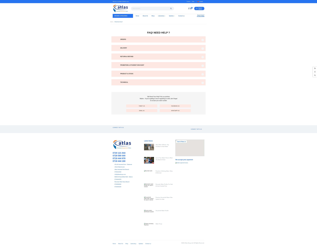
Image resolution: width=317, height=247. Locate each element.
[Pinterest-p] (123, 129)
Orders (123, 39)
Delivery (123, 48)
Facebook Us (175, 106)
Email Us (141, 110)
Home (111, 21)
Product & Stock (126, 73)
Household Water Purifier (162, 210)
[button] (158, 39)
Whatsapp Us (175, 110)
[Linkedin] (130, 129)
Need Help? (200, 15)
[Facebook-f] (115, 129)
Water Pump (159, 223)
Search (171, 8)
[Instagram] (126, 129)
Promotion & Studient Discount (132, 65)
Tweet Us (142, 106)
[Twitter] (119, 129)
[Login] (189, 8)
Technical (124, 82)
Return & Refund (126, 56)
